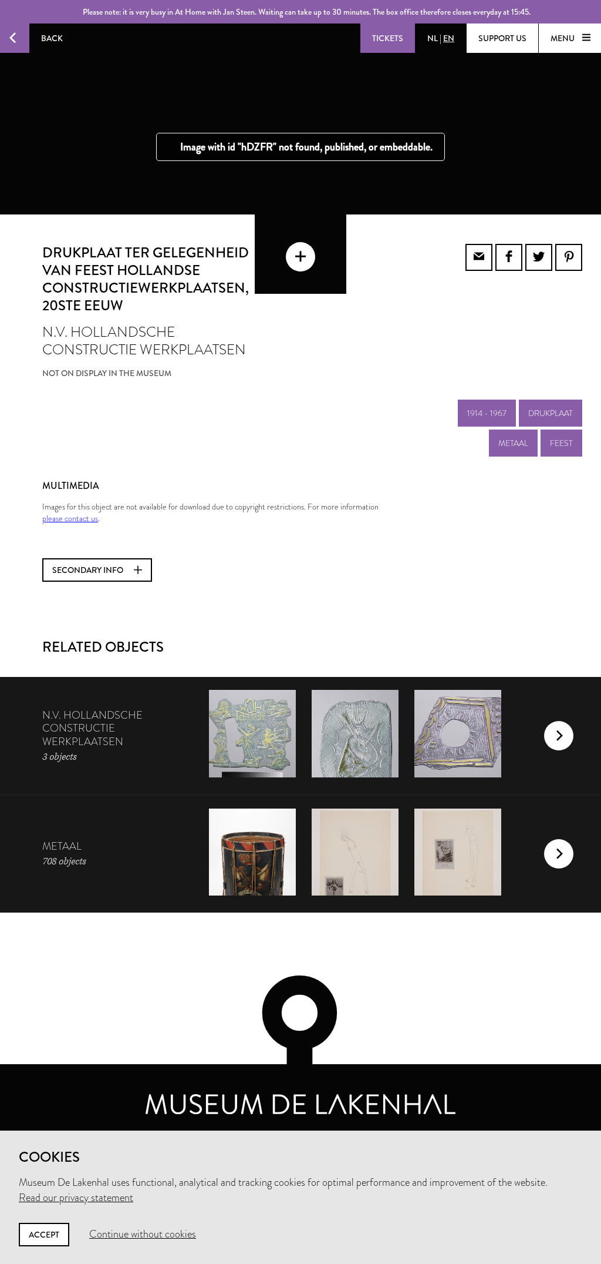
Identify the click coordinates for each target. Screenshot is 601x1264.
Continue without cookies (142, 1234)
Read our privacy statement (76, 1197)
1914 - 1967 (487, 413)
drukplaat (550, 413)
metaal (513, 443)
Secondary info (88, 570)
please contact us (70, 518)
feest (561, 443)
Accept (44, 1234)
